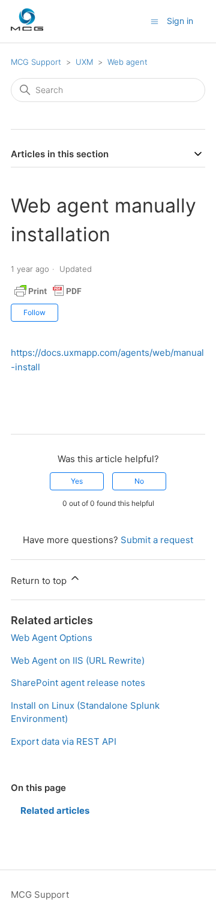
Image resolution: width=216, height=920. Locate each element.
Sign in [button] (180, 21)
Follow (34, 312)
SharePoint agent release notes (78, 682)
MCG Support (36, 62)
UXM (84, 62)
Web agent (127, 62)
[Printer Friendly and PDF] (48, 296)
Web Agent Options (51, 637)
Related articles (54, 810)
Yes (77, 481)
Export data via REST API (63, 741)
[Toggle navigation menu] (154, 21)
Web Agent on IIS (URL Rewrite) (78, 660)
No (139, 481)
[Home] (27, 27)
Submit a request (157, 540)
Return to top (40, 580)
